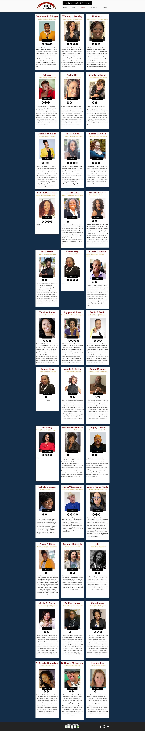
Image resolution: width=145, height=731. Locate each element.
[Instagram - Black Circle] (48, 44)
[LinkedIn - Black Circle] (71, 163)
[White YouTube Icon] (108, 726)
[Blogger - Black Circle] (74, 573)
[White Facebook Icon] (100, 726)
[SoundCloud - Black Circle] (47, 341)
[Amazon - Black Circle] (43, 163)
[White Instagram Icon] (104, 726)
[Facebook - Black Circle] (45, 44)
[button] (93, 7)
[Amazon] (93, 44)
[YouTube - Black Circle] (51, 44)
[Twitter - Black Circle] (74, 163)
